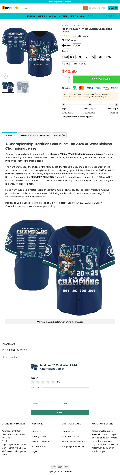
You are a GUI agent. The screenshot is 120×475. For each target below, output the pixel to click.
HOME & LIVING (77, 16)
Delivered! (114, 112)
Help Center (111, 16)
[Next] (54, 51)
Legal (34, 451)
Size (64, 51)
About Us (36, 431)
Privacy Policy (39, 436)
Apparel (65, 25)
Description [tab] (9, 135)
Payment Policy (40, 446)
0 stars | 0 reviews (80, 36)
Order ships (90, 112)
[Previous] (6, 51)
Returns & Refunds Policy (75, 441)
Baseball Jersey (80, 25)
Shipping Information (73, 446)
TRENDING (32, 16)
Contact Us (68, 431)
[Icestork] (10, 8)
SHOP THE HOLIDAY (47, 16)
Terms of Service (40, 441)
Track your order (70, 436)
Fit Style (66, 40)
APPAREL (63, 16)
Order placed (67, 112)
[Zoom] (5, 76)
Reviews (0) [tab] (59, 135)
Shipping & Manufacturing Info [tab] (34, 135)
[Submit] (85, 8)
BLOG (90, 16)
